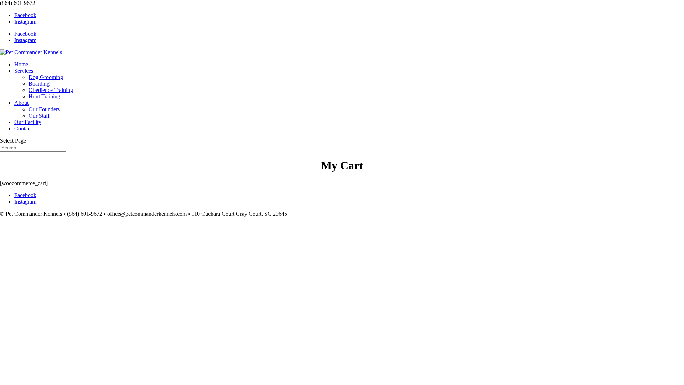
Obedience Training (50, 90)
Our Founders (44, 109)
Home (21, 64)
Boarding (39, 84)
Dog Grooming (45, 77)
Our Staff (39, 116)
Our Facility (27, 122)
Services (23, 71)
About (21, 103)
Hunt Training (44, 96)
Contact (23, 128)
